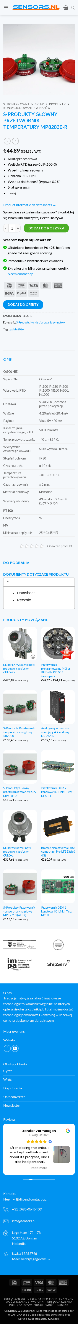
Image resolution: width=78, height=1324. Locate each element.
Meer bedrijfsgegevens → (31, 1259)
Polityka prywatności (26, 1304)
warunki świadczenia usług (33, 1318)
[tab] (39, 582)
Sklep (39, 104)
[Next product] (7, 141)
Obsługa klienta (59, 1301)
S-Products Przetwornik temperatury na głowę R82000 (19, 732)
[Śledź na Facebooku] (7, 1048)
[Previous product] (15, 141)
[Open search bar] (73, 7)
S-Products (22, 322)
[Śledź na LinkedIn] (15, 1048)
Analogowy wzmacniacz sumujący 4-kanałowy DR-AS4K (56, 732)
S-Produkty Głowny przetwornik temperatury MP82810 (19, 791)
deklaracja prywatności (51, 1314)
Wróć (50, 1304)
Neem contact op (20, 274)
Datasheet (26, 593)
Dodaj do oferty (23, 304)
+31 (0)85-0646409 (27, 1209)
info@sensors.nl (23, 1221)
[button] (5, 7)
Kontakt (63, 1304)
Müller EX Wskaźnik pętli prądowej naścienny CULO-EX (19, 668)
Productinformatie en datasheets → (29, 205)
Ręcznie (24, 600)
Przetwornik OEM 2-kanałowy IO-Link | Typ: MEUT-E (56, 791)
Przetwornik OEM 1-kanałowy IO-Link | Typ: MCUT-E (56, 911)
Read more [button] (39, 1168)
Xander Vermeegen (39, 1131)
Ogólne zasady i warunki (25, 1301)
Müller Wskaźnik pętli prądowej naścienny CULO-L (17, 851)
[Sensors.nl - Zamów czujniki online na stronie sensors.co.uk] (36, 7)
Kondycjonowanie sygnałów (26, 108)
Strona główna (16, 104)
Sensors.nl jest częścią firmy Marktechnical (38, 1298)
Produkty (57, 104)
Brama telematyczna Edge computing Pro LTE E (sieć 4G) (58, 851)
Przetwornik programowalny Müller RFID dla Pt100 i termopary (55, 670)
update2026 (16, 329)
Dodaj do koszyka (46, 228)
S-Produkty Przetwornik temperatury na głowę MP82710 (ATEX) (19, 911)
